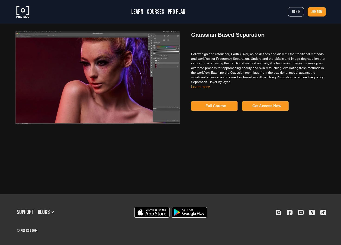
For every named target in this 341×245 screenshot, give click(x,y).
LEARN (137, 12)
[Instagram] (278, 212)
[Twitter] (312, 212)
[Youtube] (301, 212)
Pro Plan (176, 12)
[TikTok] (323, 212)
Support (25, 212)
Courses (155, 12)
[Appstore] (152, 212)
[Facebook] (290, 212)
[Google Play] (189, 212)
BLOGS (44, 212)
